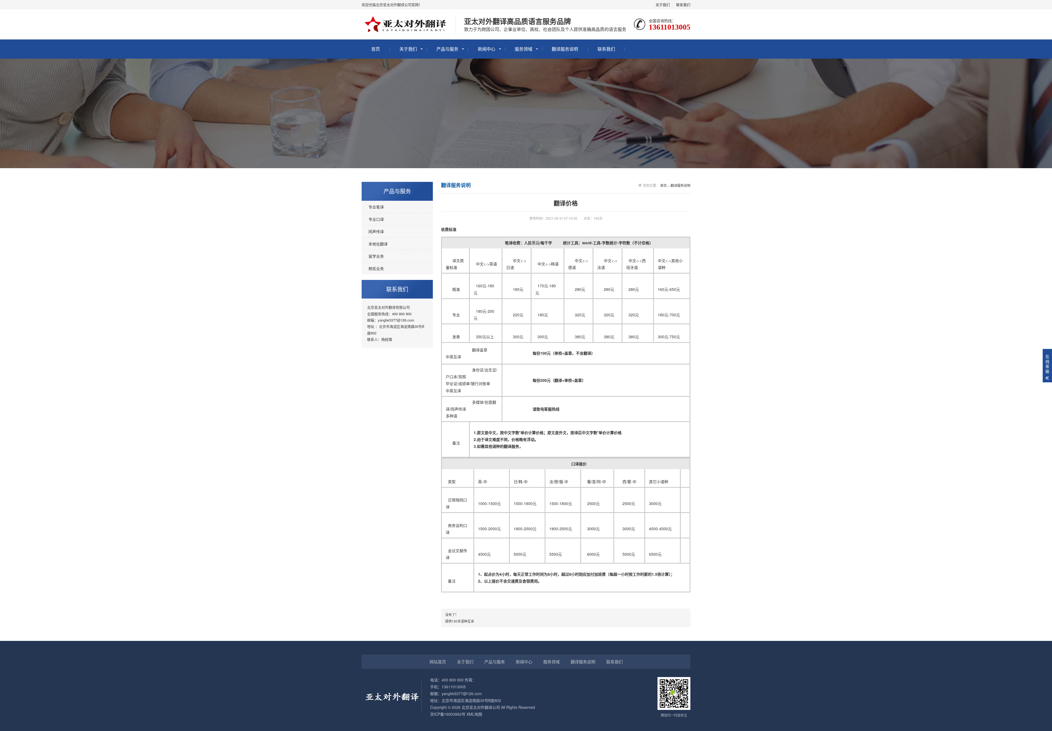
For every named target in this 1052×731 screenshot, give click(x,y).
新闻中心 (486, 49)
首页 (375, 49)
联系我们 (683, 4)
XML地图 (474, 714)
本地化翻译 (378, 243)
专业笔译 (376, 207)
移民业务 (376, 268)
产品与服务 (447, 49)
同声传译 (376, 231)
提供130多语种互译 (459, 621)
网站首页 (438, 661)
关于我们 (663, 4)
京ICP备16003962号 (447, 714)
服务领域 (523, 49)
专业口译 (376, 219)
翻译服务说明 (565, 49)
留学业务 (376, 256)
